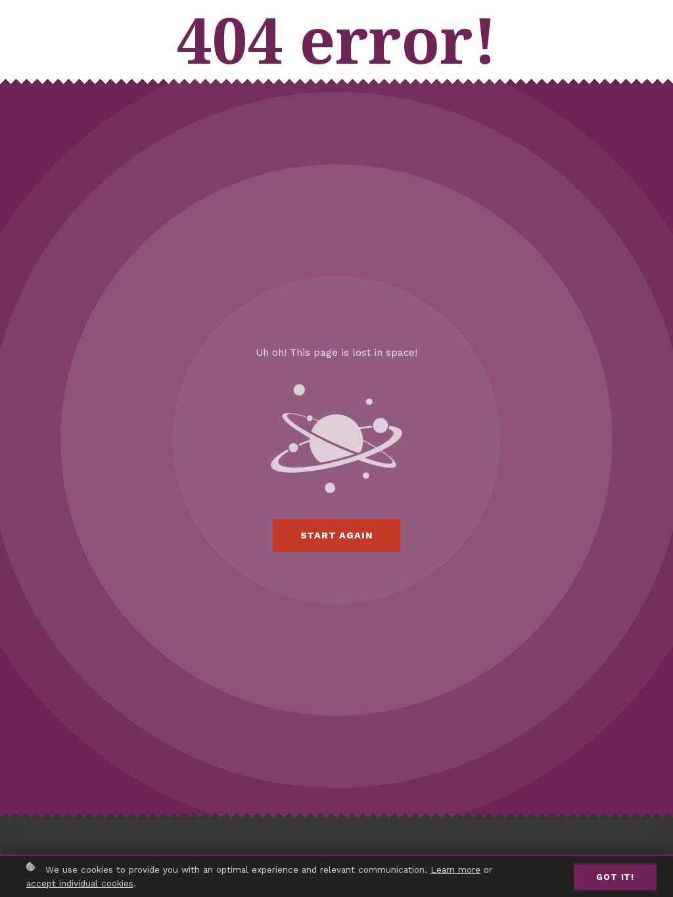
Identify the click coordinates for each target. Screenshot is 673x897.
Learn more (455, 869)
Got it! (615, 877)
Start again (336, 535)
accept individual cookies (79, 883)
